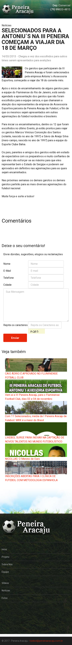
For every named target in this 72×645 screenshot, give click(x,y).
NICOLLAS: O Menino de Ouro (22, 458)
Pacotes (6, 616)
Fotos (5, 598)
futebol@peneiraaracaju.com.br (46, 641)
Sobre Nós (7, 564)
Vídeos (5, 583)
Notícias (6, 590)
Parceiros (7, 609)
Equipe (5, 572)
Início (4, 549)
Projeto (5, 557)
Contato (6, 624)
